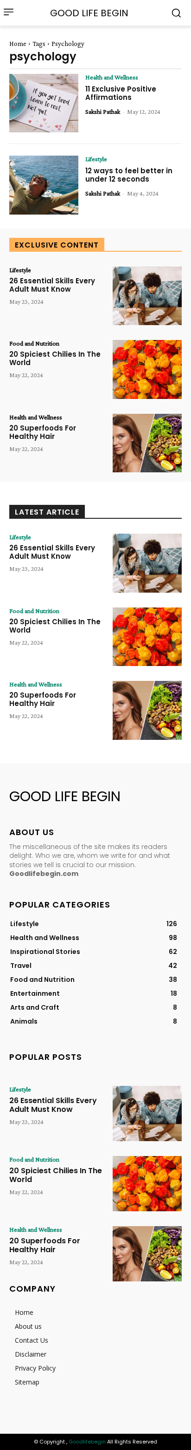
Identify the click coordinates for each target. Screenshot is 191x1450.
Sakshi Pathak (102, 111)
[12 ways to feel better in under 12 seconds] (43, 185)
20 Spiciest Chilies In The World (55, 358)
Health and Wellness (111, 77)
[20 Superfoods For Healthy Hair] (147, 443)
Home (17, 43)
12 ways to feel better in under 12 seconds (128, 175)
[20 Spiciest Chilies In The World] (147, 369)
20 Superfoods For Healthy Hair (42, 432)
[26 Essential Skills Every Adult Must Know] (147, 296)
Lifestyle (96, 159)
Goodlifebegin (87, 1441)
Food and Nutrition (34, 343)
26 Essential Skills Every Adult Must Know (52, 285)
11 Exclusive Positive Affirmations (120, 93)
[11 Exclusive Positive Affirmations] (43, 103)
